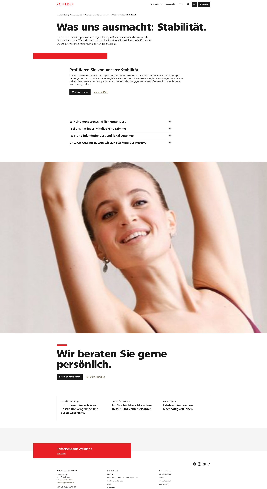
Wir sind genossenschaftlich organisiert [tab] (98, 121)
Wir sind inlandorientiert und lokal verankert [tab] (102, 135)
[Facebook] (194, 464)
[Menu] (194, 4)
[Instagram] (199, 464)
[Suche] (188, 4)
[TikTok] (208, 464)
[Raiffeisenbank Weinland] (65, 4)
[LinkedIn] (204, 464)
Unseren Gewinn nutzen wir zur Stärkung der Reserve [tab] (108, 142)
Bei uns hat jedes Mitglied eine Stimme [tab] (98, 128)
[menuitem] (156, 4)
